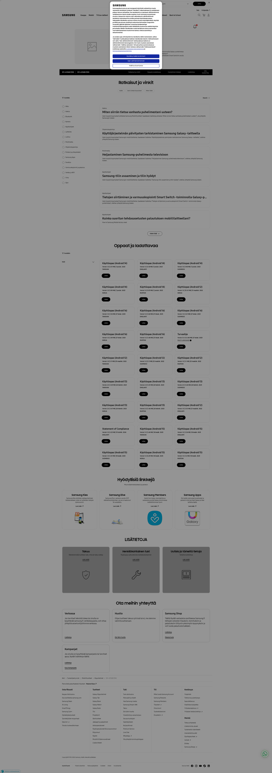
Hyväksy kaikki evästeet (136, 56)
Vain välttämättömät (136, 61)
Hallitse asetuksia (136, 66)
